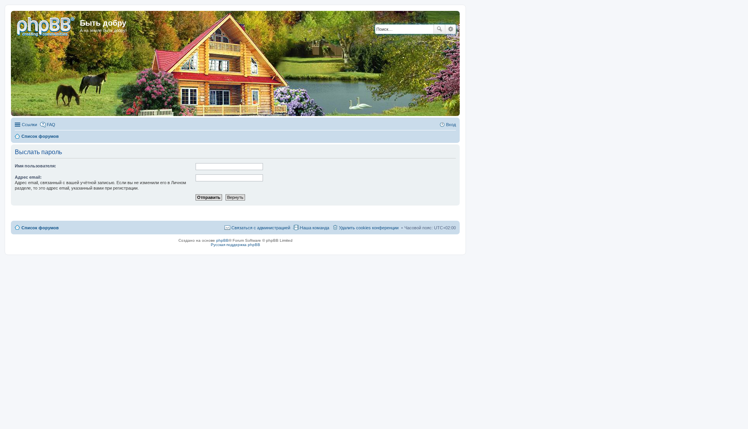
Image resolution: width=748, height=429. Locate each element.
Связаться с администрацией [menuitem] (260, 227)
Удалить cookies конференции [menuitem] (369, 227)
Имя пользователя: (35, 166)
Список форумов (40, 227)
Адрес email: (28, 177)
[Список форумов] (46, 25)
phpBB (222, 240)
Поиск (439, 29)
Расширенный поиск (450, 29)
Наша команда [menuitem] (314, 227)
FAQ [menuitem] (51, 124)
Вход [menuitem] (451, 124)
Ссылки (29, 124)
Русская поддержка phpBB (235, 245)
